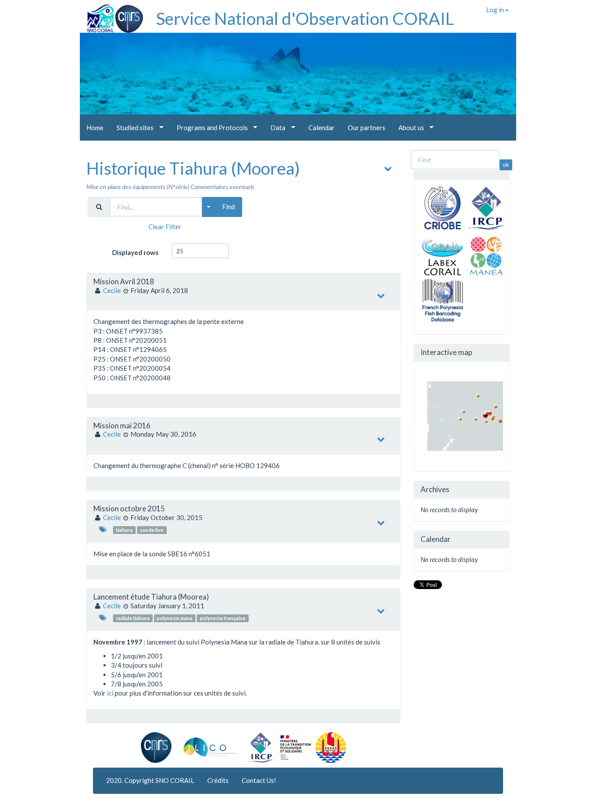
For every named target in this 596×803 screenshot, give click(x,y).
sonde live (152, 530)
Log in (495, 10)
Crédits (218, 780)
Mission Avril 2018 (123, 281)
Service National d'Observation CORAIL (305, 18)
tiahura (124, 530)
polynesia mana (174, 618)
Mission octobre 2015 (129, 508)
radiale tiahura (133, 618)
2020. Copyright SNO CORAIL (150, 780)
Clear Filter (165, 227)
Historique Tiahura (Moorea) (193, 168)
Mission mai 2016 (122, 425)
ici (111, 693)
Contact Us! (259, 780)
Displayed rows (135, 252)
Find (228, 206)
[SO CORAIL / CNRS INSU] (111, 15)
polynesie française (223, 618)
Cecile (112, 290)
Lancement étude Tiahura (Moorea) (151, 596)
